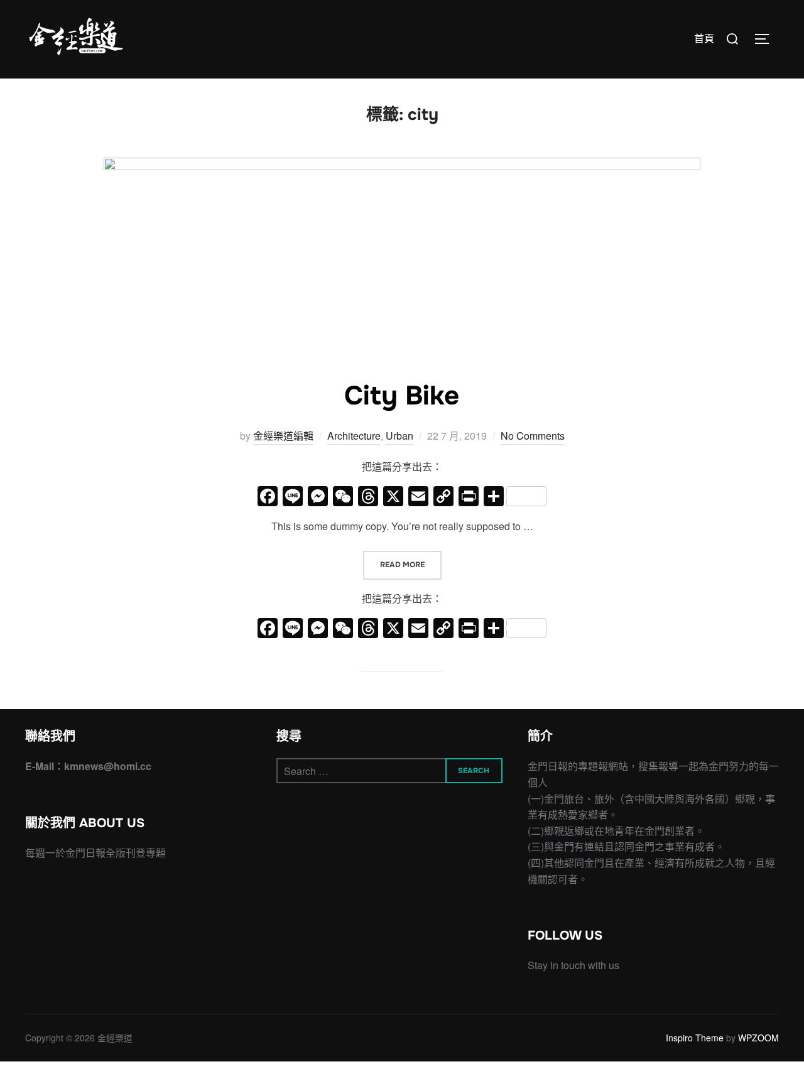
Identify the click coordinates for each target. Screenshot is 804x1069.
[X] (393, 496)
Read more (411, 564)
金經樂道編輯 (283, 435)
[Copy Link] (443, 496)
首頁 (704, 38)
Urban (399, 435)
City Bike (401, 396)
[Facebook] (267, 496)
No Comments (533, 435)
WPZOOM (758, 1037)
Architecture (354, 435)
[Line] (292, 496)
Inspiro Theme (695, 1037)
